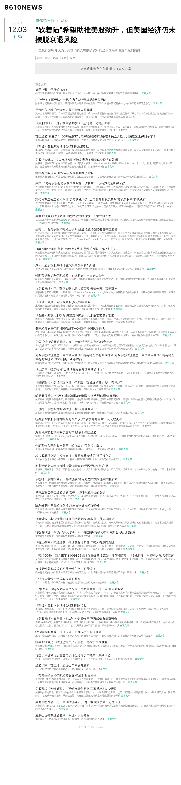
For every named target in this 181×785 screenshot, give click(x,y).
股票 (72, 57)
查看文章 (146, 93)
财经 (64, 20)
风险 (55, 57)
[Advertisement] (90, 758)
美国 (39, 57)
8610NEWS (23, 7)
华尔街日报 (45, 20)
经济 (47, 57)
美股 (64, 57)
